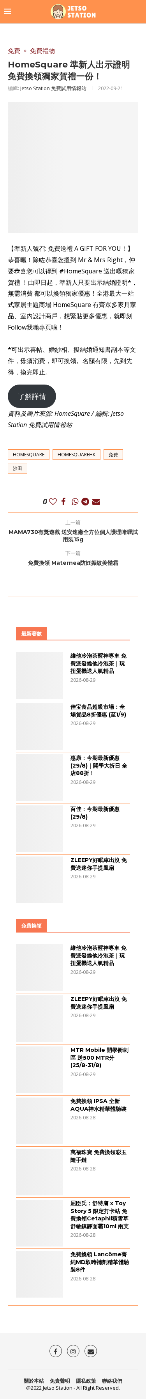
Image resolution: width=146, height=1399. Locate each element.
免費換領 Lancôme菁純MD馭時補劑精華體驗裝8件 (99, 1262)
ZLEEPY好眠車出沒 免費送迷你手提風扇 (98, 863)
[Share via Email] (96, 501)
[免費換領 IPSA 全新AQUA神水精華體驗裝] (39, 1121)
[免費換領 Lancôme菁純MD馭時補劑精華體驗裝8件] (39, 1274)
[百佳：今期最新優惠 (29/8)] (39, 828)
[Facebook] (55, 1351)
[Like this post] (53, 501)
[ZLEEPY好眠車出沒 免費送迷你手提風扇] (39, 879)
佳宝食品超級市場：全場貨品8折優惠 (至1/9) (98, 710)
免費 (113, 454)
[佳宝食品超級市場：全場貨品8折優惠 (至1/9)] (39, 726)
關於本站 (34, 1380)
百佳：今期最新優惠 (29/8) (95, 812)
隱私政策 (86, 1380)
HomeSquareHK (76, 454)
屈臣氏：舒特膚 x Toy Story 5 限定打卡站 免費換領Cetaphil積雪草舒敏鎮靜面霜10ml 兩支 (99, 1215)
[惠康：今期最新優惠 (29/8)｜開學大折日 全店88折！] (39, 777)
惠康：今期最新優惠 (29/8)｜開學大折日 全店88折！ (98, 765)
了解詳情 (32, 396)
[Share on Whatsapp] (75, 501)
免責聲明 (60, 1380)
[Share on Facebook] (63, 501)
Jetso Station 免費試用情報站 (53, 88)
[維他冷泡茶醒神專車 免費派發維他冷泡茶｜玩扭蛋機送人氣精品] (39, 675)
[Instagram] (73, 1351)
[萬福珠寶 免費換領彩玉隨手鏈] (39, 1172)
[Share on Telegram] (85, 501)
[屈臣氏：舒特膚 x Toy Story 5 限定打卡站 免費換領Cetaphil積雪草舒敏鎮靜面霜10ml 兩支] (39, 1223)
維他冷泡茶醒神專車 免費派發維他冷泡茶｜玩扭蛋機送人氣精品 (98, 663)
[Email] (90, 1351)
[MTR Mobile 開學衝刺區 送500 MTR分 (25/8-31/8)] (39, 1069)
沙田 (17, 468)
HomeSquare (28, 454)
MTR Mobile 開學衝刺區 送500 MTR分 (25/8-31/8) (99, 1057)
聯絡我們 (112, 1380)
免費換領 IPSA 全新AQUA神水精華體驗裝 (98, 1105)
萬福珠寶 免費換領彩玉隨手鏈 (98, 1156)
